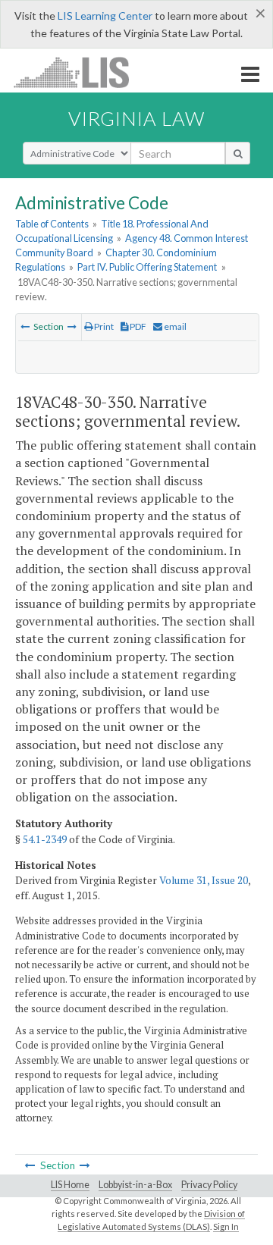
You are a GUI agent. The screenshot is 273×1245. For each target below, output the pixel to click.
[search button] (237, 153)
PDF (137, 326)
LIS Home (70, 1184)
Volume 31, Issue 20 (203, 880)
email (174, 326)
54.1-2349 (45, 839)
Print (103, 326)
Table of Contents (52, 224)
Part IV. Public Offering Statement (147, 267)
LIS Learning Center (105, 15)
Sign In (226, 1226)
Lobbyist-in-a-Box (135, 1184)
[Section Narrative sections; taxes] (25, 326)
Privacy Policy (209, 1184)
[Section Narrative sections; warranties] (72, 326)
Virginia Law (136, 118)
